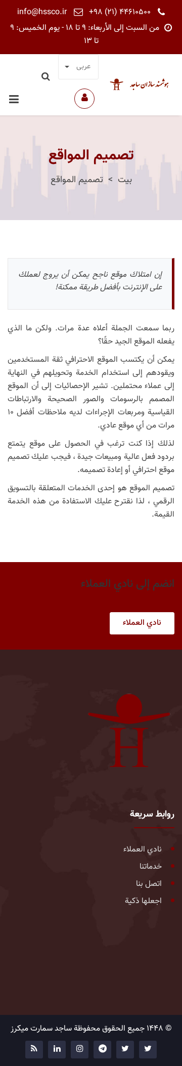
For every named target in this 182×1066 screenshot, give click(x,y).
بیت (125, 180)
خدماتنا (151, 867)
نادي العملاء (142, 623)
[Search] (46, 77)
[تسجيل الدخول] (84, 99)
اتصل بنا (149, 884)
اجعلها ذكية (143, 901)
